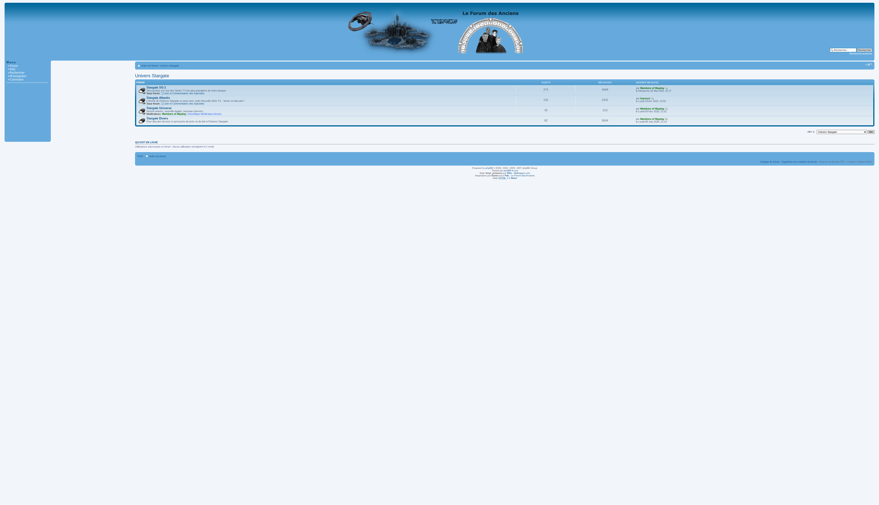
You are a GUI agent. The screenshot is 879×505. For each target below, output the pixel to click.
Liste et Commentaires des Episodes (184, 93)
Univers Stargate (169, 65)
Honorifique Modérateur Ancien (204, 114)
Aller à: (811, 131)
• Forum (13, 65)
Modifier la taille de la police (868, 65)
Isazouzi (645, 98)
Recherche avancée (860, 53)
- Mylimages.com (518, 173)
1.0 (507, 178)
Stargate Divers (157, 118)
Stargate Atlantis (158, 97)
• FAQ (11, 69)
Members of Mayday (652, 88)
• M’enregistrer (17, 76)
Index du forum (149, 65)
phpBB (489, 168)
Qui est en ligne (146, 142)
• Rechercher (16, 72)
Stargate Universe (158, 108)
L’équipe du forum (769, 161)
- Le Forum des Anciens (519, 175)
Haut (140, 156)
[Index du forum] (439, 58)
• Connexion (16, 79)
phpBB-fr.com (511, 170)
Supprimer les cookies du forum (799, 161)
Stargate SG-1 (156, 87)
